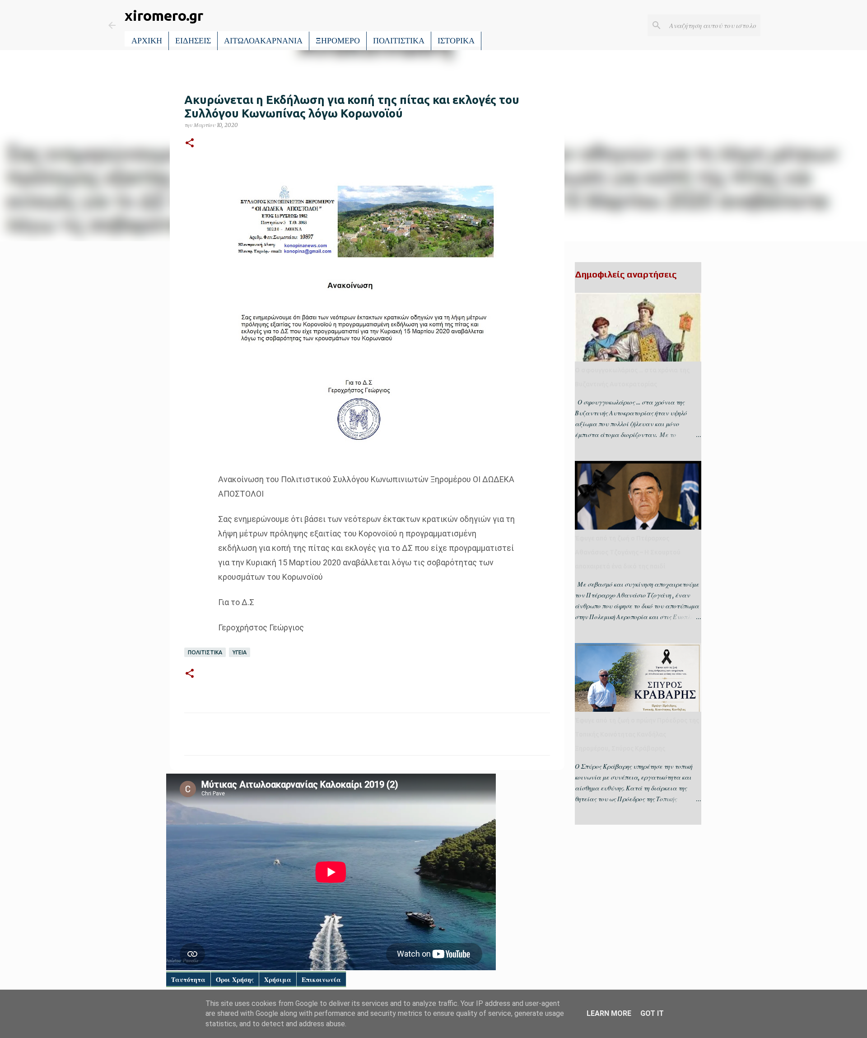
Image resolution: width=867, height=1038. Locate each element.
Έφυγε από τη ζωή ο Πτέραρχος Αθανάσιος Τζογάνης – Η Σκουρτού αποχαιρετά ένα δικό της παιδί (628, 552)
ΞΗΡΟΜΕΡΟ (338, 40)
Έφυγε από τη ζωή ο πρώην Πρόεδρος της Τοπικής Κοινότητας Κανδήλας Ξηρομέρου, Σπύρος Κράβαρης (637, 734)
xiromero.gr (164, 15)
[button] (189, 143)
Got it (652, 1013)
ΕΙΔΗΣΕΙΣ (193, 40)
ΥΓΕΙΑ (240, 652)
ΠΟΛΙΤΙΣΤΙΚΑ (398, 40)
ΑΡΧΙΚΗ (146, 40)
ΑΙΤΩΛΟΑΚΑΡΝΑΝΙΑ (263, 40)
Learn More (609, 1013)
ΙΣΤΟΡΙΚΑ (456, 40)
